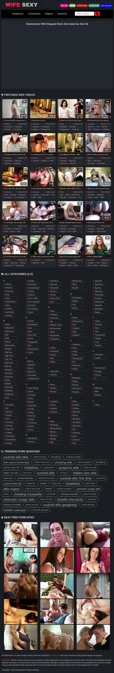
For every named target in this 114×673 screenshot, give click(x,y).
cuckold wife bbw (15, 456)
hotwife (72, 5)
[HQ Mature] (57, 586)
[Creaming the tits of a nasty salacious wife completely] (42, 142)
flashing (31, 415)
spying (98, 287)
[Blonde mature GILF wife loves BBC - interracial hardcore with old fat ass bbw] (70, 176)
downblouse (33, 348)
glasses (53, 284)
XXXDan (7, 260)
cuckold (36, 160)
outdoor (76, 335)
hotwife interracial (70, 499)
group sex (55, 298)
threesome (19, 265)
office (75, 317)
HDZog (90, 158)
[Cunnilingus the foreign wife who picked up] (15, 210)
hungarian (54, 338)
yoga (97, 404)
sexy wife (64, 5)
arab (7, 298)
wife (52, 160)
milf (89, 129)
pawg (74, 351)
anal (7, 294)
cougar (91, 262)
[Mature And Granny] (57, 534)
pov (74, 361)
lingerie (53, 411)
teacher (98, 324)
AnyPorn (35, 158)
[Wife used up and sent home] (42, 244)
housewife (54, 335)
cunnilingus (33, 308)
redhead (103, 265)
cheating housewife (73, 457)
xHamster (36, 124)
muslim (75, 287)
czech (30, 312)
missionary (77, 280)
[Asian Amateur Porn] (57, 560)
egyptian (31, 364)
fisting (31, 412)
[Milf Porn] (20, 560)
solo (74, 443)
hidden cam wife (90, 467)
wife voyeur (27, 472)
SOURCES (62, 14)
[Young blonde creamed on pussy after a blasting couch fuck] (15, 108)
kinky (52, 384)
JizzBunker (36, 260)
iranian (53, 354)
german (31, 441)
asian (7, 305)
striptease (99, 301)
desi (30, 327)
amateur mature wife (42, 462)
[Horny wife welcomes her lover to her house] (42, 210)
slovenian (76, 425)
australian (9, 312)
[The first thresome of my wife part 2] (15, 244)
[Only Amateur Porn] (93, 534)
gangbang (32, 438)
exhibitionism (33, 378)
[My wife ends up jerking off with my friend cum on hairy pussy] (70, 244)
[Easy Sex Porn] (20, 611)
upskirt (98, 357)
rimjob (75, 384)
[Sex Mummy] (93, 586)
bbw (68, 194)
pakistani (76, 344)
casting (8, 411)
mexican (54, 435)
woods (98, 394)
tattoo (97, 320)
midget (53, 438)
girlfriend (54, 280)
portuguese (77, 358)
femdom (32, 394)
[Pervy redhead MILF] (98, 244)
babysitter (9, 327)
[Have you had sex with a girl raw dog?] (70, 108)
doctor (31, 338)
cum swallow (34, 301)
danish (31, 320)
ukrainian (99, 354)
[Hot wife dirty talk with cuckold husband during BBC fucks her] (15, 176)
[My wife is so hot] (42, 108)
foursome (32, 422)
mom (95, 265)
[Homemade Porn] (93, 611)
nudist (75, 301)
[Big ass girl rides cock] (98, 210)
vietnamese (100, 367)
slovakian (76, 422)
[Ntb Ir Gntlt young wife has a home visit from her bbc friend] (98, 142)
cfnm (7, 418)
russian (97, 129)
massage (54, 424)
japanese (54, 371)
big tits (91, 126)
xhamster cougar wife (11, 467)
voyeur (98, 374)
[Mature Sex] (93, 560)
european (32, 375)
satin (74, 401)
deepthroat (33, 324)
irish (52, 358)
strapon (98, 298)
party (74, 347)
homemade (101, 231)
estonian (31, 371)
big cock (63, 163)
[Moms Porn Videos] (57, 611)
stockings (99, 294)
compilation (10, 439)
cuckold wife (46, 472)
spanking (99, 284)
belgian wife (8, 478)
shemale (76, 411)
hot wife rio (56, 456)
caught (8, 415)
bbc (89, 160)
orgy (74, 331)
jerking (72, 262)
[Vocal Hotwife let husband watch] (42, 176)
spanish (98, 280)
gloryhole (54, 287)
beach (8, 341)
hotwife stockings (39, 457)
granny (53, 291)
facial (62, 231)
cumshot (32, 305)
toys (12, 231)
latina (53, 404)
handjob (54, 314)
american (8, 126)
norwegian (77, 297)
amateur (36, 126)
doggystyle (64, 129)
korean (53, 391)
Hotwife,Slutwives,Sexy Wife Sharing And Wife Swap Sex (23, 5)
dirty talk (45, 194)
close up (9, 429)
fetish (30, 398)
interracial (18, 228)
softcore (106, 129)
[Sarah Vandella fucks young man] (70, 210)
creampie (46, 126)
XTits (62, 192)
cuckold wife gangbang (59, 504)
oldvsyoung (45, 129)
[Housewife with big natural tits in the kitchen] (98, 108)
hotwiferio (31, 467)
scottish (75, 404)
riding (75, 381)
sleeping (76, 418)
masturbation (56, 428)
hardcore (75, 129)
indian (53, 347)
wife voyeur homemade (16, 462)
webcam (99, 387)
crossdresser (34, 287)
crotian (31, 291)
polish (75, 354)
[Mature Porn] (57, 637)
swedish (98, 305)
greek (53, 294)
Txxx (6, 226)
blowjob (8, 129)
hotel (52, 331)
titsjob (98, 338)
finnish (31, 408)
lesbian (53, 408)
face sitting (33, 387)
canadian (9, 404)
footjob (31, 419)
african (8, 284)
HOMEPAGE (17, 14)
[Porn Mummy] (20, 534)
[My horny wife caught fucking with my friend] (98, 176)
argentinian (10, 301)
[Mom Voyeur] (20, 637)
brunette (73, 126)
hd (98, 126)
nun (74, 304)
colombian (10, 436)
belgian (8, 348)
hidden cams (56, 324)
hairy (90, 197)
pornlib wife (100, 478)
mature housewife (84, 462)
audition (9, 308)
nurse (75, 308)
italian (52, 361)
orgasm (76, 328)
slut (74, 429)
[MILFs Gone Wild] (93, 637)
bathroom (9, 331)
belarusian (10, 345)
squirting (99, 291)
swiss (97, 312)
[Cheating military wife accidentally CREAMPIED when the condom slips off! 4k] (15, 142)
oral (74, 324)
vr (96, 378)
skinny (75, 415)
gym (52, 301)
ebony (23, 262)
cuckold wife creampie (46, 478)
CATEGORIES (34, 14)
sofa (74, 436)
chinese (9, 425)
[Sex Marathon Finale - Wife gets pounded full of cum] (70, 142)
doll (29, 345)
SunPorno (63, 260)
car (7, 408)
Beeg (62, 124)
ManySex (63, 158)
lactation (54, 401)
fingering (32, 405)
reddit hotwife (82, 5)
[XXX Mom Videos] (20, 586)
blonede (18, 126)
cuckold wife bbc (12, 483)
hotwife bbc (31, 483)
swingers (99, 308)
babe (7, 324)
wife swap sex (106, 5)
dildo (30, 331)
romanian (76, 388)
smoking (76, 432)
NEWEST (49, 14)
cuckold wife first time (75, 478)
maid (52, 421)
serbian (75, 408)
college (8, 432)
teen (97, 327)
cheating (17, 129)
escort (30, 368)
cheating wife (94, 5)
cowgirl (91, 231)
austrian (9, 315)
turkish (98, 345)
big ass (18, 160)
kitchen (104, 126)
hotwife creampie (14, 510)
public (75, 368)
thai (97, 331)
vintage (98, 371)
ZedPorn (8, 124)
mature (35, 129)
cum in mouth (19, 197)
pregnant (76, 365)
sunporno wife (69, 467)
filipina (31, 401)
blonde (13, 194)
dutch (30, 352)
